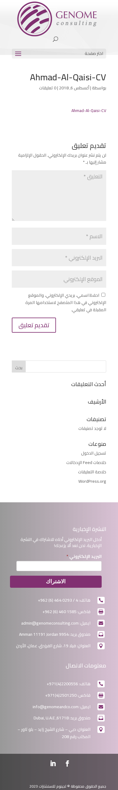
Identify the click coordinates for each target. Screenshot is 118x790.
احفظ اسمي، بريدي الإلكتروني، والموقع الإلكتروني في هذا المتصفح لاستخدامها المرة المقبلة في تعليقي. (65, 302)
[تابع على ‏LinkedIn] (53, 763)
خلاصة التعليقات (92, 472)
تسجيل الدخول (93, 453)
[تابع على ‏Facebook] (67, 763)
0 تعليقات (47, 88)
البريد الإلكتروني (84, 556)
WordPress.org (92, 481)
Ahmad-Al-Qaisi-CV (88, 110)
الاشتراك (56, 581)
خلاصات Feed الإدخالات (86, 462)
